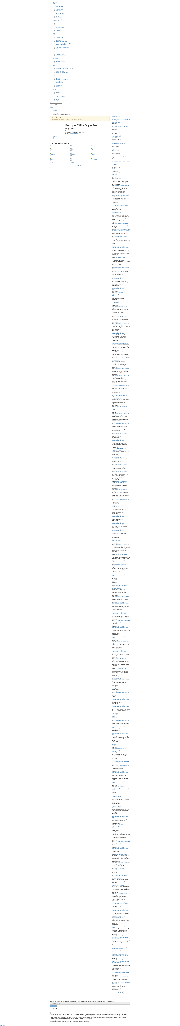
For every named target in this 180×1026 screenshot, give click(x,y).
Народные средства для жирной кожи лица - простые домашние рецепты (121, 750)
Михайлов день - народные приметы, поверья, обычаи (120, 236)
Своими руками (59, 82)
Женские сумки (59, 9)
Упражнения (58, 57)
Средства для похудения (61, 55)
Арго (51, 149)
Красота (54, 22)
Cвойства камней (59, 100)
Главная (55, 0)
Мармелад (72, 154)
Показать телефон (74, 133)
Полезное (58, 36)
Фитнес (57, 48)
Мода (54, 3)
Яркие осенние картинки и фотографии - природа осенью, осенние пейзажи (120, 482)
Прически (58, 30)
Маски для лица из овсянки (122, 854)
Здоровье (55, 33)
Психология (55, 58)
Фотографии (57, 138)
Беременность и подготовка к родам (64, 43)
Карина (51, 152)
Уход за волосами (60, 29)
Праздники (58, 86)
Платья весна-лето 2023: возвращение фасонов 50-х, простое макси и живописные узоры (121, 121)
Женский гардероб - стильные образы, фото (66, 19)
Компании (55, 110)
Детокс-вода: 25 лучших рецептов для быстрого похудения (120, 954)
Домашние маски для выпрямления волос (119, 539)
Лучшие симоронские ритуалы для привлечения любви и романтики (121, 229)
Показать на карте (116, 116)
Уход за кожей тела (60, 27)
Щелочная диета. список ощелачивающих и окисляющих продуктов (119, 408)
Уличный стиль (59, 17)
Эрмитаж (52, 157)
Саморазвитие (59, 64)
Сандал (72, 162)
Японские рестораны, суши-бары (60, 113)
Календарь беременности (62, 44)
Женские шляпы (59, 6)
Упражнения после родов (61, 41)
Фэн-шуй (58, 78)
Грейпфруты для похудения (122, 195)
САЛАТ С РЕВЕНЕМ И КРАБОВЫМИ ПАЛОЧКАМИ (119, 449)
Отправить (53, 1005)
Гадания (57, 98)
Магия (54, 89)
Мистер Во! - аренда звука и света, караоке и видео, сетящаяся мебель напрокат (120, 359)
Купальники (58, 10)
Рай (71, 152)
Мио (71, 159)
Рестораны (55, 111)
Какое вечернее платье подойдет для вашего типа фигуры (120, 131)
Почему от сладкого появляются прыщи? (118, 795)
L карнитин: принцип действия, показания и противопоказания (118, 212)
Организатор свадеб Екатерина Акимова (118, 258)
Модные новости (59, 14)
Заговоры (58, 92)
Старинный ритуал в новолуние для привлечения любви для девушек (121, 788)
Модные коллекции (60, 13)
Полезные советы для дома (62, 79)
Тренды (57, 16)
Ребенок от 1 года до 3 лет (62, 72)
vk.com (113, 168)
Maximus (52, 147)
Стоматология (59, 40)
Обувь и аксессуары (60, 12)
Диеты (57, 52)
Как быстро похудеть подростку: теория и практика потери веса (121, 162)
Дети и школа (59, 69)
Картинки (58, 88)
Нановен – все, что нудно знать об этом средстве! (120, 947)
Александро (52, 154)
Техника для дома (60, 76)
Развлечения (59, 83)
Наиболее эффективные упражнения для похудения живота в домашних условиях (120, 587)
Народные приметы (60, 96)
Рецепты (55, 2)
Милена (52, 159)
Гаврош (92, 154)
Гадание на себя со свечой (122, 223)
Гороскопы (58, 99)
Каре (71, 149)
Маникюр (58, 31)
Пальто (57, 7)
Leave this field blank (55, 1008)
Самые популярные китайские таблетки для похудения (121, 621)
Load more (79, 165)
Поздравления (59, 85)
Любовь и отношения (60, 61)
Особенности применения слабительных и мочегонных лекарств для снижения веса (120, 385)
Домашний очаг (56, 74)
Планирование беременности (62, 47)
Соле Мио (72, 157)
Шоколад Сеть (94, 157)
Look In (51, 162)
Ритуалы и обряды (60, 95)
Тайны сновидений (60, 93)
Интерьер (58, 81)
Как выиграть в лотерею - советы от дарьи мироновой (120, 894)
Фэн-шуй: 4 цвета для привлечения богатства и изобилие (120, 135)
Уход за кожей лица (60, 26)
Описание (56, 135)
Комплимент (94, 159)
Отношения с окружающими (62, 62)
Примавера (73, 147)
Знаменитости (56, 20)
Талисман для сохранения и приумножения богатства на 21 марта (120, 642)
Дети (54, 65)
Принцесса (93, 147)
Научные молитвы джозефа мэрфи (120, 156)
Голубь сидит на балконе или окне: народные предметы (120, 149)
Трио (92, 149)
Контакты (60, 1020)
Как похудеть (56, 50)
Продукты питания (60, 37)
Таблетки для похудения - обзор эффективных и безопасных (119, 142)
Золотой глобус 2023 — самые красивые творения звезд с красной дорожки (120, 126)
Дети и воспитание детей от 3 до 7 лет (64, 68)
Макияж (57, 24)
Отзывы (55, 136)
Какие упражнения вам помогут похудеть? (119, 505)
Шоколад (93, 152)
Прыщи (57, 38)
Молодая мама (59, 45)
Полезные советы (60, 54)
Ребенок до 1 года (60, 71)
